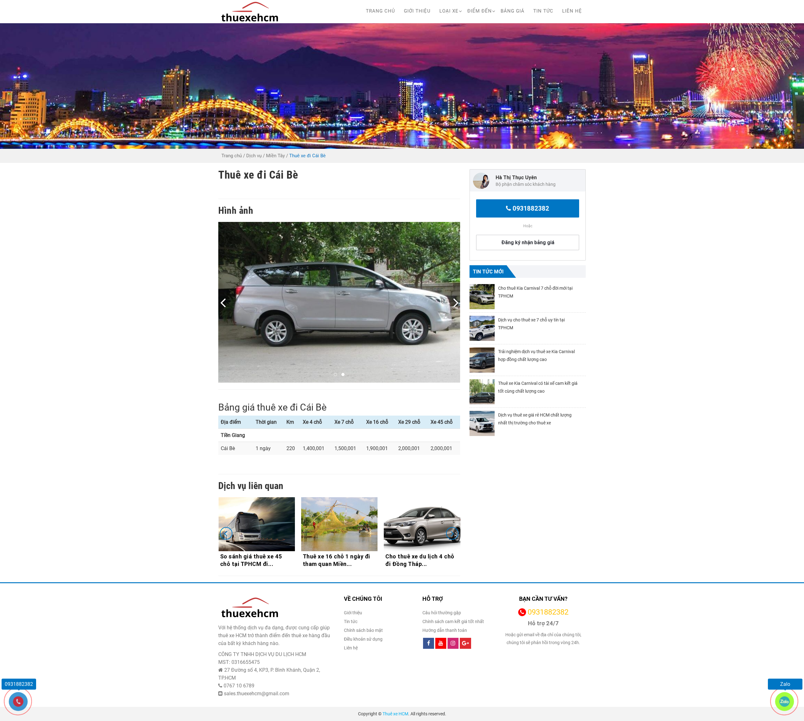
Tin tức (543, 11)
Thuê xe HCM (395, 713)
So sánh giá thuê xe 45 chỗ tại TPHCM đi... (251, 560)
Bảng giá (512, 11)
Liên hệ (572, 11)
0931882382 (531, 208)
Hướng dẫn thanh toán (444, 630)
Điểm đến (479, 11)
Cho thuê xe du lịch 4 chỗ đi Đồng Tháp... (419, 560)
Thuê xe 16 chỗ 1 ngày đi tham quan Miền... (336, 560)
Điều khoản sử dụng (363, 639)
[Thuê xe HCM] (249, 11)
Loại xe (449, 11)
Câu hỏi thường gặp (441, 612)
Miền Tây (275, 156)
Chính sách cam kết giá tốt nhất (453, 621)
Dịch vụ (254, 156)
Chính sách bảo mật (363, 630)
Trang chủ (380, 11)
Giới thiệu (417, 11)
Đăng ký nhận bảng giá (527, 242)
